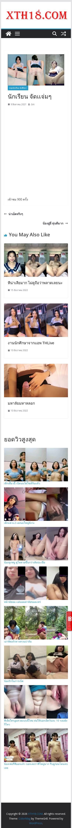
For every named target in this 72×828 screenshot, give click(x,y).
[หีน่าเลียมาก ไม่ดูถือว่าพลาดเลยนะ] (36, 246)
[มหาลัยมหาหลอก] (36, 366)
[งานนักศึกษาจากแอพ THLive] (36, 306)
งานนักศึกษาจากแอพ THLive (31, 342)
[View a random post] (63, 33)
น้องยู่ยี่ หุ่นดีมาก (53, 223)
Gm (33, 104)
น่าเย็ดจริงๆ (15, 214)
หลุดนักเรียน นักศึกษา (18, 88)
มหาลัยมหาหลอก (21, 403)
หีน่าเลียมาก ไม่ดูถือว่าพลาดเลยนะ (35, 282)
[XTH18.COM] (8, 33)
